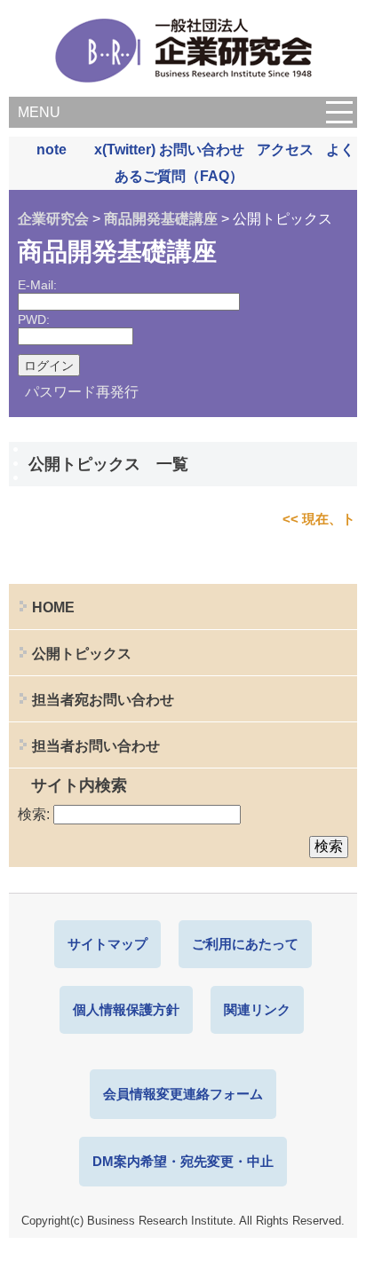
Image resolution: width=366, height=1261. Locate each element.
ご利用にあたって (245, 943)
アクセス (285, 149)
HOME (53, 607)
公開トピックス (81, 653)
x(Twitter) (124, 149)
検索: (34, 814)
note (51, 149)
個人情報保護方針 (126, 1009)
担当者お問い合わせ (96, 745)
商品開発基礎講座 (161, 218)
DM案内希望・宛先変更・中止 (183, 1161)
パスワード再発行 (82, 391)
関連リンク (257, 1009)
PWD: (34, 319)
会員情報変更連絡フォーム (183, 1093)
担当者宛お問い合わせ (103, 699)
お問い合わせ (201, 149)
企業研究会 (53, 218)
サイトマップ (107, 943)
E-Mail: (37, 285)
